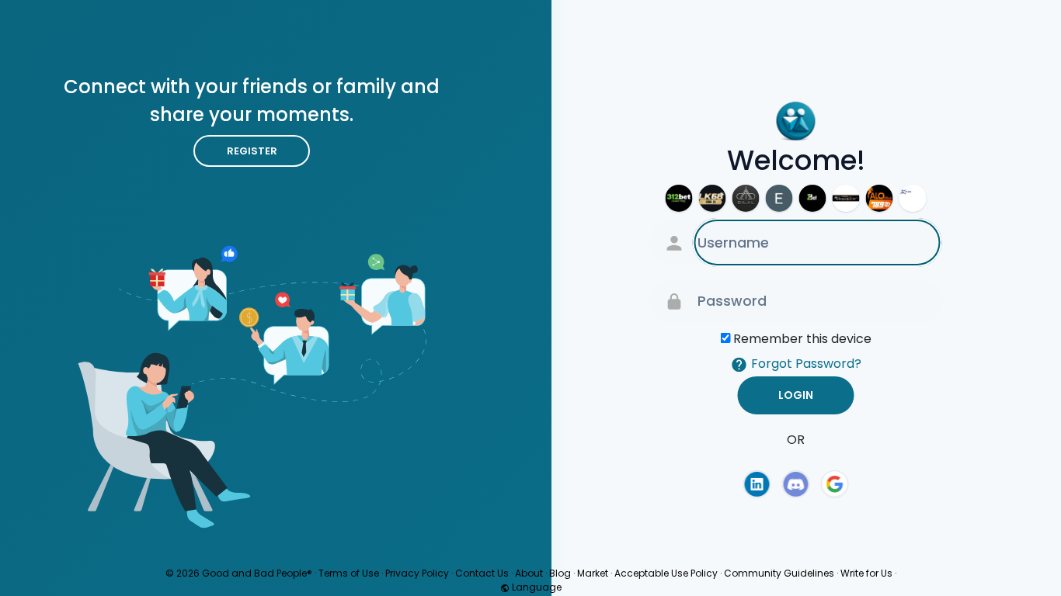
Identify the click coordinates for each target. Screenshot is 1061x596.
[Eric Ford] (779, 198)
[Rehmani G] (746, 198)
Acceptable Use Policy (666, 573)
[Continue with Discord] (796, 484)
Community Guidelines (779, 573)
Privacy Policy (417, 573)
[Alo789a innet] (879, 198)
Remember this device (802, 339)
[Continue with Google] (835, 484)
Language (536, 587)
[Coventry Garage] (846, 198)
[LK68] (712, 198)
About (529, 573)
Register (252, 151)
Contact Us (482, 573)
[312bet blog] (679, 198)
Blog (560, 573)
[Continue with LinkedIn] (757, 484)
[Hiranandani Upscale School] (913, 198)
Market (592, 573)
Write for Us (866, 573)
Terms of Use (348, 573)
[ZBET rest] (812, 198)
